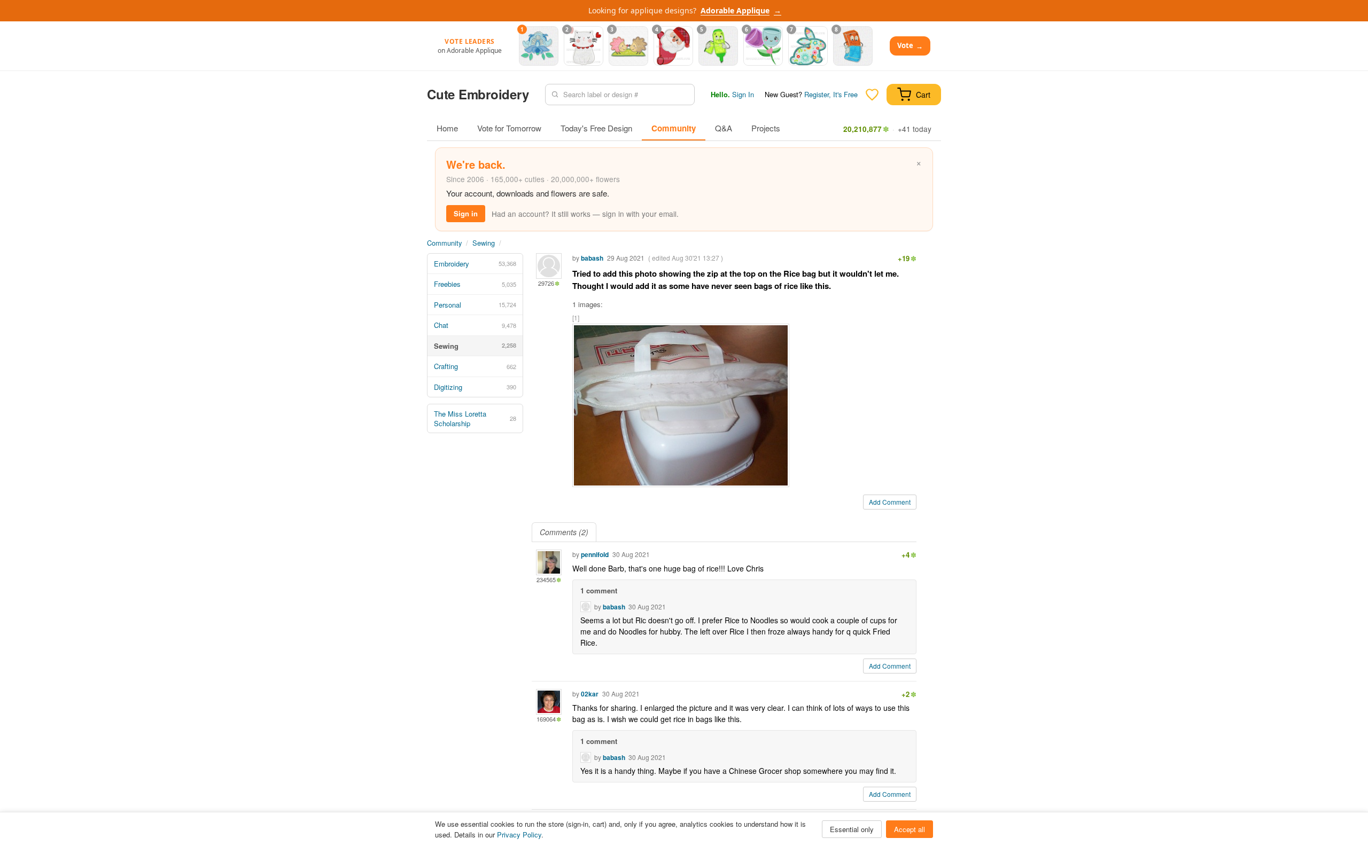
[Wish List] (872, 94)
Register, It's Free (831, 94)
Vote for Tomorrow (509, 128)
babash (592, 258)
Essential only (852, 829)
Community (673, 128)
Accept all (909, 829)
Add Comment (890, 501)
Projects (765, 128)
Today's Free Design (596, 128)
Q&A (723, 128)
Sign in (466, 213)
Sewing (483, 243)
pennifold (595, 554)
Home (447, 128)
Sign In (743, 94)
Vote (910, 46)
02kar (589, 694)
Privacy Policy (519, 834)
